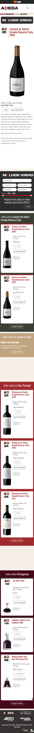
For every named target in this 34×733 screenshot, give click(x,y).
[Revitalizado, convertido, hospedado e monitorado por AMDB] (32, 730)
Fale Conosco (23, 725)
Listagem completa (17, 326)
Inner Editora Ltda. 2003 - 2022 (10, 725)
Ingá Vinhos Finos (7, 105)
